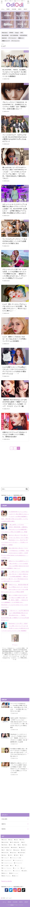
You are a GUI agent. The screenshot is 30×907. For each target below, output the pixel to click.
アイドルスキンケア (7, 860)
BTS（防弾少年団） (15, 842)
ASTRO (22, 839)
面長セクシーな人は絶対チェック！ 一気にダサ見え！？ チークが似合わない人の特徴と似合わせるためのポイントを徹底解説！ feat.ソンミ (15, 564)
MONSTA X (22, 847)
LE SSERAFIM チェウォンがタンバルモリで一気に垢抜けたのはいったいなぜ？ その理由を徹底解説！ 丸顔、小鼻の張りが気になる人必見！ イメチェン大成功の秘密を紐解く (15, 516)
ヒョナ (23, 868)
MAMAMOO (14, 847)
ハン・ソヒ (16, 868)
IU (15, 844)
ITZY (11, 844)
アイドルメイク (18, 863)
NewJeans (17, 850)
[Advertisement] (15, 469)
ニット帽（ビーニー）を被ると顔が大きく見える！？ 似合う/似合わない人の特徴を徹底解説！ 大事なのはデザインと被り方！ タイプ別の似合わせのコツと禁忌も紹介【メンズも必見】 (15, 576)
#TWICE (11, 32)
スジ (12, 865)
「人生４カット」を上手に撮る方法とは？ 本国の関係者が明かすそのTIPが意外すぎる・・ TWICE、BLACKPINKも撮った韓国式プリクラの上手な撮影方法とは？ (15, 615)
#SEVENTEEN (23, 35)
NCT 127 (10, 850)
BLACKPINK (5, 842)
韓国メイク (15, 875)
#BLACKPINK (5, 35)
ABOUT (25, 9)
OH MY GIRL (5, 852)
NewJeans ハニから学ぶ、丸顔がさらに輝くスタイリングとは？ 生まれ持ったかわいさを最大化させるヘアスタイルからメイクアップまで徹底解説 (15, 627)
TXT (22, 855)
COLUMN (14, 9)
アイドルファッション (7, 863)
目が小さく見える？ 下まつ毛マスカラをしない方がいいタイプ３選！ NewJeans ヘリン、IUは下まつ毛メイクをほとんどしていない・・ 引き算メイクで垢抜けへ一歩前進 (15, 540)
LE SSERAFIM (6, 847)
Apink (16, 839)
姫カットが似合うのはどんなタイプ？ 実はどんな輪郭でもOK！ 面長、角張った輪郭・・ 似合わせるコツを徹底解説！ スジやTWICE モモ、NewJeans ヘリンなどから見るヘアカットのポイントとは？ (14, 601)
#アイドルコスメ (12, 38)
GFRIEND (5, 844)
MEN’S (19, 9)
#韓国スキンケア (6, 40)
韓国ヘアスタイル (6, 875)
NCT (4, 850)
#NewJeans (4, 32)
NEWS (8, 9)
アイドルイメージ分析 (16, 857)
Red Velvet (13, 852)
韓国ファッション (14, 873)
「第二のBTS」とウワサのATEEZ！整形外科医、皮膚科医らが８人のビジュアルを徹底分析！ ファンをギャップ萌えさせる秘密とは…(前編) (14, 528)
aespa (11, 839)
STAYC (10, 855)
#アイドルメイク (15, 40)
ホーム (3, 9)
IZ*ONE (25, 844)
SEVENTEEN (22, 852)
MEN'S (4, 824)
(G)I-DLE (5, 839)
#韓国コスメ (21, 38)
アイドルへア (6, 857)
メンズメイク (17, 870)
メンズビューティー (7, 870)
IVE (20, 844)
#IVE (21, 32)
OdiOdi (12, 904)
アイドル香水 (6, 865)
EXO (24, 842)
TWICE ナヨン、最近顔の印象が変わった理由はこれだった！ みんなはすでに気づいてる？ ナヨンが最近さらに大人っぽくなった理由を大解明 (14, 588)
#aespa (17, 32)
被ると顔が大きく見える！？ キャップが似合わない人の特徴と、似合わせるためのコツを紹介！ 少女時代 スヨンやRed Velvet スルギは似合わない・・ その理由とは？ (15, 552)
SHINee (4, 855)
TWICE (16, 855)
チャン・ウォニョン (7, 868)
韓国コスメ (5, 873)
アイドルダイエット (18, 860)
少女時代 (25, 870)
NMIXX (23, 850)
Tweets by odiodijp (6, 881)
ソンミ (17, 865)
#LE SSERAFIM (14, 35)
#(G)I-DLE (4, 38)
